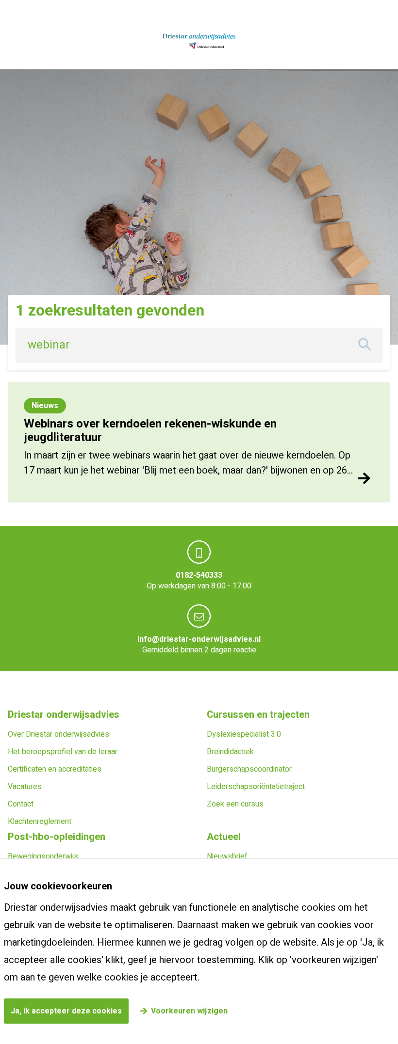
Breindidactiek (230, 752)
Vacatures (25, 786)
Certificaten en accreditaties (54, 769)
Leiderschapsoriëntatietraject (256, 786)
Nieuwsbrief (227, 856)
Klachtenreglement (39, 821)
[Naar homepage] (199, 42)
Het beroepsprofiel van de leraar (62, 752)
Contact (20, 804)
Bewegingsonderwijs (43, 856)
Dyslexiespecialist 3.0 (244, 734)
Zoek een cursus (235, 804)
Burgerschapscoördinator (249, 769)
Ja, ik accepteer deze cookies (66, 1011)
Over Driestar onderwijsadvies (58, 734)
